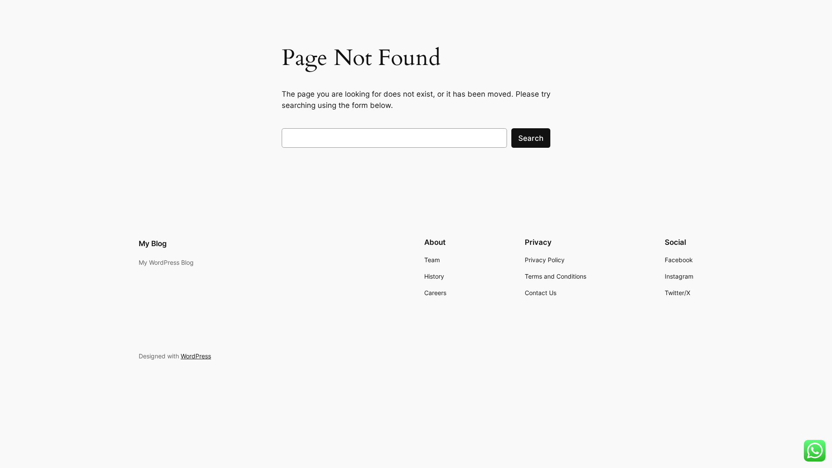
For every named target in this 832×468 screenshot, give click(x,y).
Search (530, 138)
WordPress (196, 356)
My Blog (153, 243)
